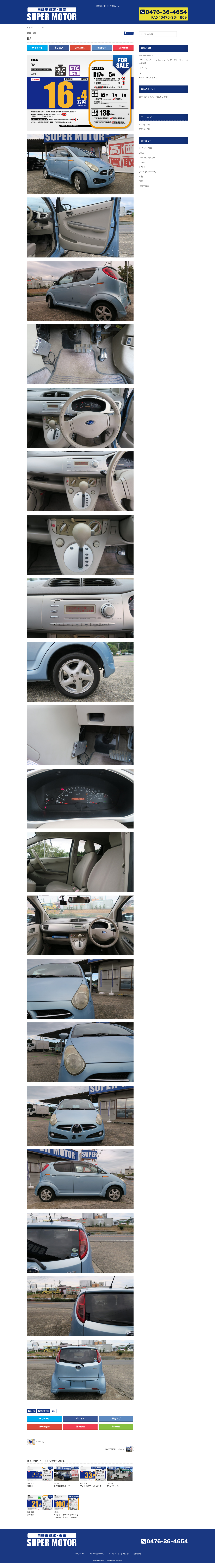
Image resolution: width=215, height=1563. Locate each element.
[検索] (183, 34)
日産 (141, 181)
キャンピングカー (147, 157)
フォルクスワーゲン (148, 171)
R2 (54, 1411)
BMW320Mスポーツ (148, 77)
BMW (141, 152)
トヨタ (142, 167)
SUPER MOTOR (106, 1560)
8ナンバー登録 (145, 148)
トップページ (80, 1553)
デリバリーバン (146, 55)
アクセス (112, 1553)
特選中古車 (44, 1411)
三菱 (141, 176)
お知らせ (125, 1553)
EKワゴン (143, 68)
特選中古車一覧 (97, 1553)
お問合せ (137, 1553)
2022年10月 (144, 129)
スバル (32, 1411)
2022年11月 (144, 124)
